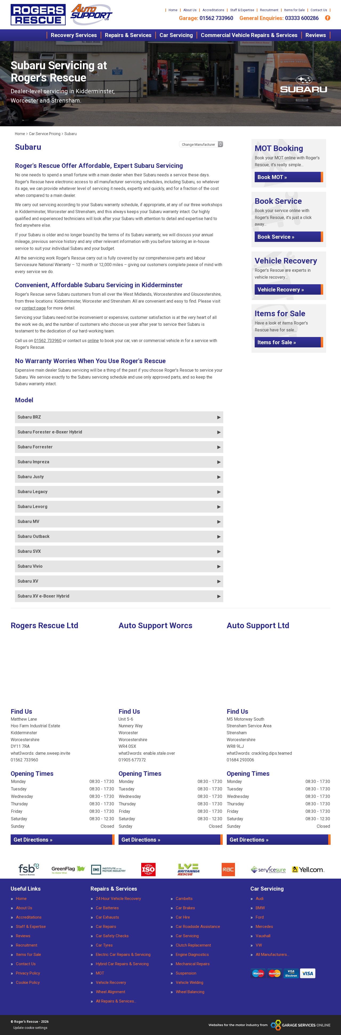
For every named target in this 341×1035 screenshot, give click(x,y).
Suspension (186, 973)
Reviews (316, 35)
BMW (260, 908)
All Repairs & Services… (116, 1001)
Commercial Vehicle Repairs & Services (249, 35)
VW (259, 945)
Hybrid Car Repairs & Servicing (122, 964)
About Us (190, 10)
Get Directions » (33, 840)
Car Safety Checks (112, 936)
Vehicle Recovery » (281, 289)
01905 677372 (132, 759)
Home (173, 10)
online (93, 340)
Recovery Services (74, 35)
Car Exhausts (107, 917)
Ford (260, 917)
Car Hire (183, 917)
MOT (100, 973)
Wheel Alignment (110, 992)
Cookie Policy (28, 983)
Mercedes (264, 927)
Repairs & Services (128, 35)
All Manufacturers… (272, 955)
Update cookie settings (30, 1028)
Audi (259, 899)
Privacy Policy (28, 973)
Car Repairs (106, 927)
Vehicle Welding (189, 983)
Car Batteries (107, 908)
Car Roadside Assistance (198, 927)
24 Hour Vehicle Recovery (118, 899)
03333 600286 (279, 18)
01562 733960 (206, 18)
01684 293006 (240, 759)
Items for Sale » (277, 342)
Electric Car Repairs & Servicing (123, 955)
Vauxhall (263, 936)
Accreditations (213, 10)
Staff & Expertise (242, 10)
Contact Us (319, 10)
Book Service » (276, 237)
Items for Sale (294, 10)
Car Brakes (185, 908)
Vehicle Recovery (111, 983)
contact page (34, 308)
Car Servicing (176, 35)
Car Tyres (104, 945)
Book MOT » (272, 177)
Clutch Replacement (193, 945)
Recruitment (269, 10)
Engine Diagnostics (192, 955)
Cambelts (184, 899)
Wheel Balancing (190, 992)
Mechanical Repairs (193, 964)
